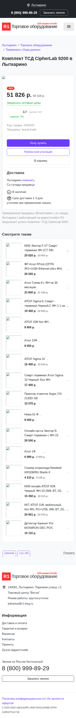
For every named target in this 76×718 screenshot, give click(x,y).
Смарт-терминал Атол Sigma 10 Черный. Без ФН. (43, 377)
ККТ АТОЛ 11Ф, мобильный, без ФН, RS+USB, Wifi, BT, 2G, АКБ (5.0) (44, 507)
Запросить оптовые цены (24, 102)
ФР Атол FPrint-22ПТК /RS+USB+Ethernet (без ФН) (43, 266)
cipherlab (9, 553)
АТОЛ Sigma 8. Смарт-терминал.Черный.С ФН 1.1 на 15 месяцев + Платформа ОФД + (44, 303)
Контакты (8, 639)
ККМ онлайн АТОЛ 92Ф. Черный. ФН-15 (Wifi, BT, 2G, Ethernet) (43, 489)
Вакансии (8, 633)
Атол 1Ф (29, 451)
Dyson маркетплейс (15, 650)
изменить (28, 180)
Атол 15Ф (30, 340)
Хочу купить (38, 143)
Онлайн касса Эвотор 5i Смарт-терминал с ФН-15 (41, 433)
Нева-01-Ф (31, 414)
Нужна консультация (38, 151)
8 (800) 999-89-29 (24, 12)
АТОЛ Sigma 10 (34, 358)
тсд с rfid (23, 553)
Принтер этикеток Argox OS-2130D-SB (43, 396)
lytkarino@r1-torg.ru (20, 603)
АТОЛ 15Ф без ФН (36, 321)
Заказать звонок (54, 12)
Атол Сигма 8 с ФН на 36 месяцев (40, 285)
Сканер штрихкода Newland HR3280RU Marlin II (42, 470)
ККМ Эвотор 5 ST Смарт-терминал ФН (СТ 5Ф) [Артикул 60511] (41, 248)
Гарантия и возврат (15, 628)
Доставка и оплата (14, 623)
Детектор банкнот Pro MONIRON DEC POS (38, 525)
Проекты (8, 644)
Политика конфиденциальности (23, 698)
